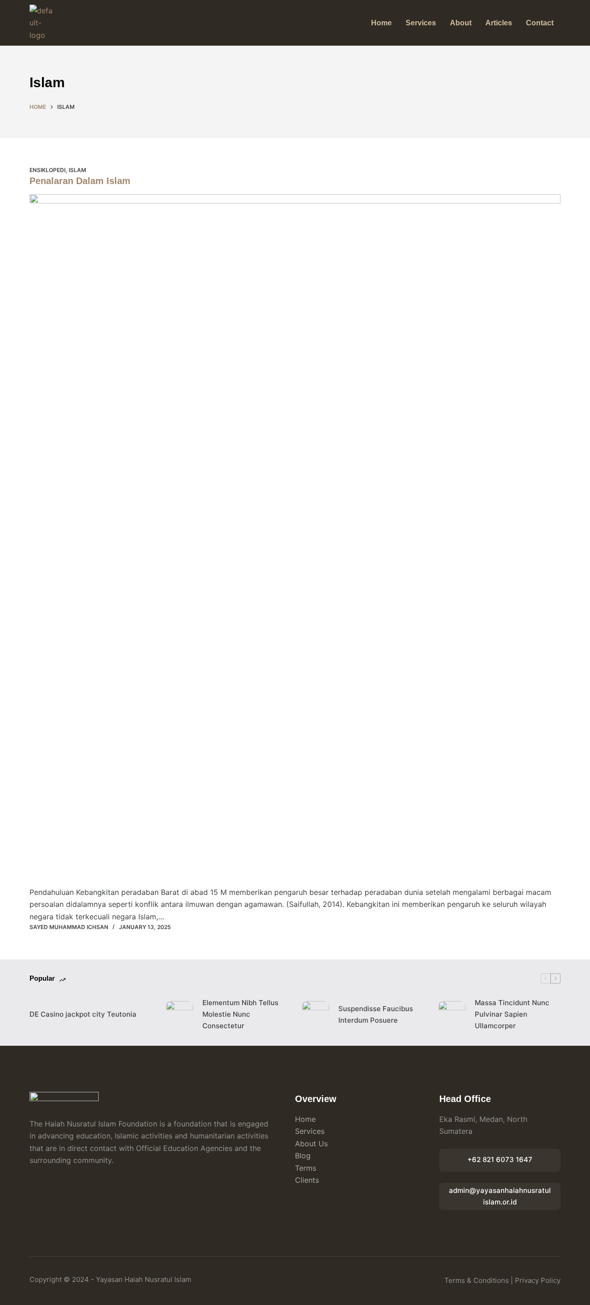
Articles (498, 23)
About (461, 23)
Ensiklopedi (47, 170)
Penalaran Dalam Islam (80, 181)
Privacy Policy (537, 1280)
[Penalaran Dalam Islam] (295, 540)
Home (381, 23)
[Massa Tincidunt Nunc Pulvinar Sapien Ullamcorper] (452, 1014)
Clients (307, 1180)
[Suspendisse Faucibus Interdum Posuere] (315, 1014)
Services (421, 23)
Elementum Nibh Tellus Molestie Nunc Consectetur (240, 1014)
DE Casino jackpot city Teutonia (83, 1014)
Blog (303, 1155)
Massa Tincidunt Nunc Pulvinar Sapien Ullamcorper (512, 1014)
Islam (77, 170)
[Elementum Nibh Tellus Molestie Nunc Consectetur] (179, 1014)
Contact (540, 23)
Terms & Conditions (476, 1280)
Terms (305, 1168)
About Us (311, 1143)
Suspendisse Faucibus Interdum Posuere (375, 1014)
